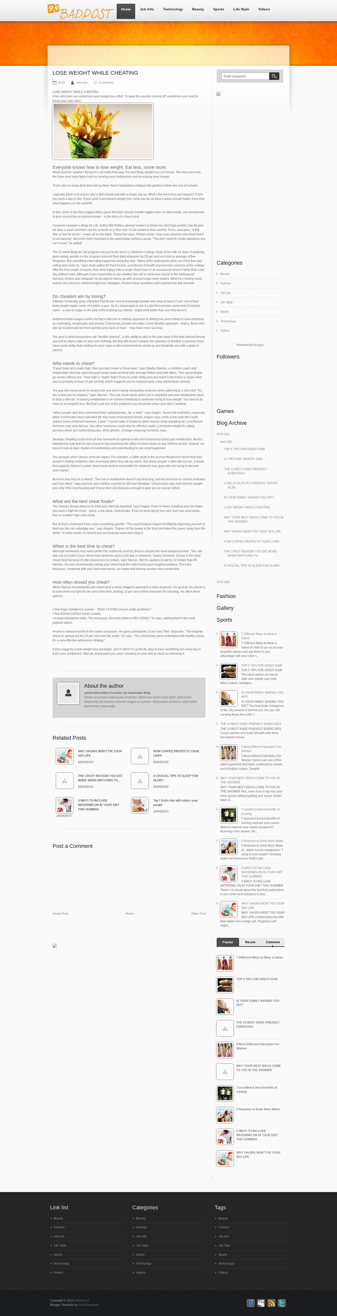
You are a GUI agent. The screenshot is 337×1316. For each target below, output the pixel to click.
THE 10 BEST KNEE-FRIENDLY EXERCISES (250, 724)
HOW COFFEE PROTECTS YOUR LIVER (251, 541)
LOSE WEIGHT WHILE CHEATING (247, 507)
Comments (273, 944)
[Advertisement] (142, 931)
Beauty (198, 9)
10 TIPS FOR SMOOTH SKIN (243, 459)
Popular (228, 942)
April (223, 442)
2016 (220, 434)
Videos (264, 9)
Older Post (198, 913)
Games (225, 411)
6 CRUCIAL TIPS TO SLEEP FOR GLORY (252, 565)
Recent (250, 942)
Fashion (225, 283)
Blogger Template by (74, 1305)
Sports (218, 9)
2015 (220, 582)
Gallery (225, 608)
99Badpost (82, 1300)
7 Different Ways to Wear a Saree (259, 957)
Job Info (147, 9)
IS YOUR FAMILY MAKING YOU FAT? (249, 497)
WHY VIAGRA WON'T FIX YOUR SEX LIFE (252, 531)
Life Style (241, 9)
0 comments (106, 82)
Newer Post (60, 913)
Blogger (258, 345)
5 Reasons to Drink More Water (262, 841)
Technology (173, 9)
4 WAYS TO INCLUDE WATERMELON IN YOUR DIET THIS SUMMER (262, 872)
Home (126, 9)
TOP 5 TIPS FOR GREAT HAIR (244, 449)
